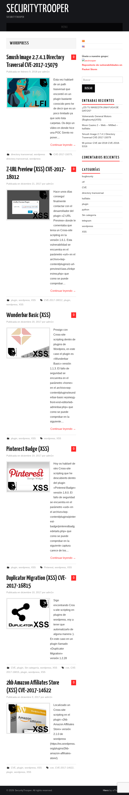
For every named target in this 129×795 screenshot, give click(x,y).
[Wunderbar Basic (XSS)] (28, 342)
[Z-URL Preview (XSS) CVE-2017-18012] (28, 204)
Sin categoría (32, 667)
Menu (64, 27)
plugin (14, 300)
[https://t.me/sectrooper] (89, 60)
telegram (86, 220)
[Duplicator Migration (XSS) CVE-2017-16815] (28, 613)
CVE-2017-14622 (64, 767)
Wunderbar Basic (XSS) (28, 315)
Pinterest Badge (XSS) (27, 449)
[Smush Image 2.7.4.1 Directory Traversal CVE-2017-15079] (28, 92)
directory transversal (22, 154)
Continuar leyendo (63, 144)
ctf (83, 182)
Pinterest (48, 567)
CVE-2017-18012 (53, 300)
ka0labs (86, 198)
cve (67, 667)
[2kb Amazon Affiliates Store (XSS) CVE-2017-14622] (28, 718)
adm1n (46, 71)
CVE (13, 667)
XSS (33, 300)
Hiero (106, 790)
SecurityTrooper (37, 9)
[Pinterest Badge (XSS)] (28, 477)
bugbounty (87, 176)
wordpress (39, 154)
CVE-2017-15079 (62, 154)
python (85, 209)
